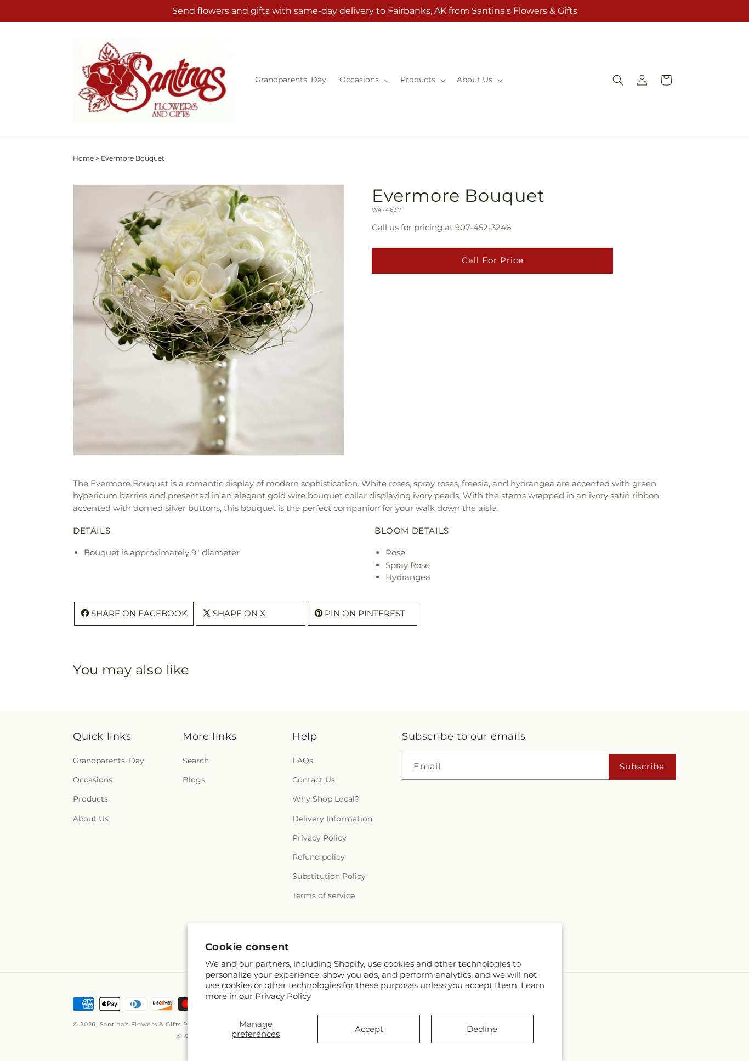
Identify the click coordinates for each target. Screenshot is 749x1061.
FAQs (302, 760)
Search (196, 760)
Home (83, 158)
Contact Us (313, 780)
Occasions (92, 780)
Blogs (194, 780)
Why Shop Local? (325, 799)
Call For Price (493, 260)
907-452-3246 (483, 227)
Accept (369, 1029)
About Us (91, 819)
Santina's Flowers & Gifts (140, 1024)
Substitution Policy (329, 876)
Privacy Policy (283, 996)
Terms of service (323, 895)
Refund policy (318, 857)
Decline (482, 1029)
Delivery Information (332, 819)
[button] (363, 79)
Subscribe (642, 766)
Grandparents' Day (108, 760)
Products (90, 799)
